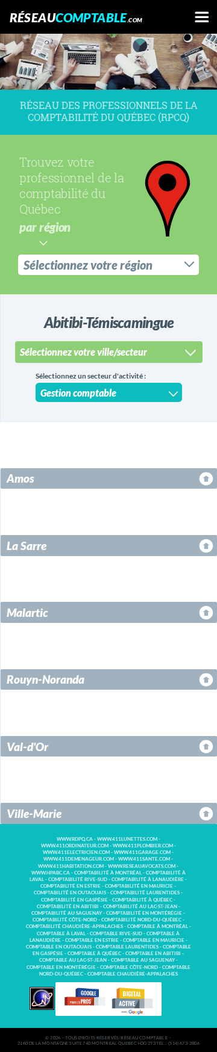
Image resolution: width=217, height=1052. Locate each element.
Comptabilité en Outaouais (70, 893)
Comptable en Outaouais (59, 947)
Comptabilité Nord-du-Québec (141, 920)
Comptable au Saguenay (143, 960)
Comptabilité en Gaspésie (74, 900)
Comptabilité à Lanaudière (148, 879)
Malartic (27, 612)
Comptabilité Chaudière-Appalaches (74, 926)
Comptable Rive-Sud (116, 933)
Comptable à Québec (94, 953)
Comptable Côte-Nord (129, 967)
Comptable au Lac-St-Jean (73, 960)
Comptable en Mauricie (153, 940)
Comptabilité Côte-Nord (65, 920)
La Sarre (26, 545)
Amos (20, 478)
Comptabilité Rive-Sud (77, 879)
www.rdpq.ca (75, 839)
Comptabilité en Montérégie (144, 913)
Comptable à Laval (61, 933)
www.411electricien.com (76, 852)
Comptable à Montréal (157, 926)
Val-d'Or (27, 746)
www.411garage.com (142, 852)
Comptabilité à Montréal (108, 873)
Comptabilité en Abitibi (68, 906)
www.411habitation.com (71, 866)
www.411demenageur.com (78, 859)
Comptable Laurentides (127, 947)
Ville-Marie (34, 813)
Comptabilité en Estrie (70, 886)
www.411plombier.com (143, 846)
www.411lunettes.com (127, 839)
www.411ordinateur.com (74, 846)
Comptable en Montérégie (61, 967)
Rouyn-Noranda (45, 679)
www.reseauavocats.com (141, 866)
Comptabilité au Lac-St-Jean (140, 906)
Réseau (76, 17)
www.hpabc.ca (50, 873)
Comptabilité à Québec (142, 900)
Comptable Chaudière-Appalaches (132, 974)
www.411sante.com (144, 859)
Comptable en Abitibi (153, 953)
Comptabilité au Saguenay (66, 913)
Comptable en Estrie (92, 940)
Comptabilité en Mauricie (139, 886)
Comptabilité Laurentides (145, 893)
